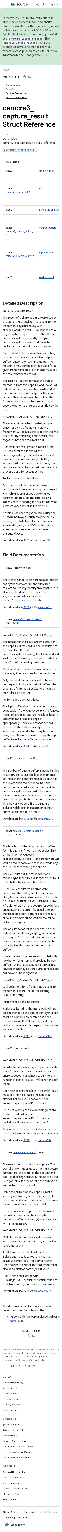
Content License (41, 1353)
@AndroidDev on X (13, 1430)
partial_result (46, 277)
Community (29, 1512)
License (52, 1512)
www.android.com (13, 1483)
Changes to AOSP (36, 55)
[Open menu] (5, 4)
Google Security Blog (14, 1441)
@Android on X (11, 1424)
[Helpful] (24, 76)
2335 (26, 1036)
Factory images (11, 1404)
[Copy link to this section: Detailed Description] (47, 304)
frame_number (47, 170)
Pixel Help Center (12, 1477)
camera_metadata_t (17, 192)
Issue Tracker (10, 1499)
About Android (11, 1512)
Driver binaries (10, 1410)
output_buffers (47, 227)
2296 (26, 819)
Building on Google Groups (17, 1452)
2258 (26, 607)
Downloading (10, 1393)
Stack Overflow (11, 1494)
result (42, 188)
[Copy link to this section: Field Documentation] (48, 555)
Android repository (13, 1382)
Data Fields (10, 138)
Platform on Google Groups (18, 1446)
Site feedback (24, 1517)
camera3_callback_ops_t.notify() (23, 600)
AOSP (6, 69)
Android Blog (10, 1435)
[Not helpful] (29, 76)
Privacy (9, 1517)
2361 (26, 746)
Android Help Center (14, 1472)
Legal (42, 1512)
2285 (26, 1291)
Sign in (54, 4)
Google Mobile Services (15, 1488)
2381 (26, 1140)
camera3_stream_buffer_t (20, 231)
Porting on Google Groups (17, 1457)
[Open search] (37, 4)
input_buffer (46, 252)
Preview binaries (11, 1399)
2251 (26, 540)
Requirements (10, 1388)
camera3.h (27, 149)
